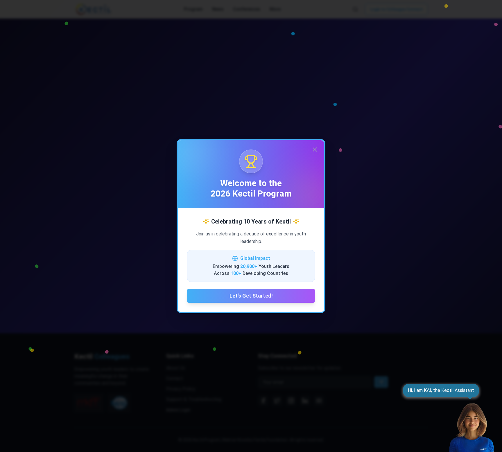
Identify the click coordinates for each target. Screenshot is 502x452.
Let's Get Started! (251, 296)
